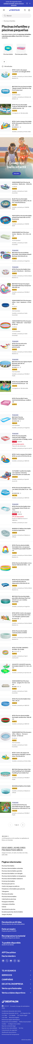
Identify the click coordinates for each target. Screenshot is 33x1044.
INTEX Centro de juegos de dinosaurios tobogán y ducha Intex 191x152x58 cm (21, 754)
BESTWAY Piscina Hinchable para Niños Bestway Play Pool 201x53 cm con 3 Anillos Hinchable (21, 599)
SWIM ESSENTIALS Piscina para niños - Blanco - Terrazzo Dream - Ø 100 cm (22, 733)
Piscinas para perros (8, 883)
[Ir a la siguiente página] (23, 825)
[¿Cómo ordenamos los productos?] (3, 66)
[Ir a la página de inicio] (14, 10)
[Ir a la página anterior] (10, 825)
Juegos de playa (7, 914)
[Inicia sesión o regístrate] (25, 10)
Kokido (4, 906)
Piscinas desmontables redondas (12, 868)
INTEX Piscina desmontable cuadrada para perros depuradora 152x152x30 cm (20, 581)
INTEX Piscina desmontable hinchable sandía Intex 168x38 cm (21, 717)
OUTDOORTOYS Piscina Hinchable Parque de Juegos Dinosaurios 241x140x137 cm (21, 806)
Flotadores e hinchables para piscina (13, 889)
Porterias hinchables (8, 881)
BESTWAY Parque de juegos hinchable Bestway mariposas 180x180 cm (21, 285)
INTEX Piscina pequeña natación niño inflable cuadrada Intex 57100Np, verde (22, 437)
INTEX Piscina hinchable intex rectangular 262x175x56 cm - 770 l (21, 508)
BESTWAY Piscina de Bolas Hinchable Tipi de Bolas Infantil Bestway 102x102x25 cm (22, 254)
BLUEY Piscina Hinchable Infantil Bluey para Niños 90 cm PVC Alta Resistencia (22, 200)
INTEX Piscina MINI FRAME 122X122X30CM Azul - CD (20, 382)
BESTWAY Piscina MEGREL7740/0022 (18, 418)
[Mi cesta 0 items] (29, 10)
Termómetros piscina (8, 909)
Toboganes (5, 891)
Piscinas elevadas (7, 894)
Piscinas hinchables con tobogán (12, 873)
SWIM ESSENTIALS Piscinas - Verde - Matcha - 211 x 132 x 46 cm (21, 234)
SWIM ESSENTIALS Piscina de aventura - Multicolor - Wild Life (22, 183)
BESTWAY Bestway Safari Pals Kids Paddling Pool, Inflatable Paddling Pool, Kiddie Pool (21, 771)
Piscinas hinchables (8, 866)
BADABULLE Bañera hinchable (21, 786)
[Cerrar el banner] (29, 3)
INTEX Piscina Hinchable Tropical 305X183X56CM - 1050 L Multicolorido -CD (22, 106)
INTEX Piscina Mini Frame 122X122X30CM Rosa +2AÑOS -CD (22, 400)
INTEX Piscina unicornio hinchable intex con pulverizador (19, 345)
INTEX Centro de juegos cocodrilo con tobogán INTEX (21, 70)
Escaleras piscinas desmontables (12, 912)
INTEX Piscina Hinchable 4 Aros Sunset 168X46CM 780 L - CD (22, 564)
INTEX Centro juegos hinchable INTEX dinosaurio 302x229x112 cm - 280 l (22, 123)
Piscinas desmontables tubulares (12, 878)
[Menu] (4, 10)
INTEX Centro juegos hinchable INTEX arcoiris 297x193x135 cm (22, 455)
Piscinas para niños (21, 54)
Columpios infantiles (8, 904)
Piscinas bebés (8, 54)
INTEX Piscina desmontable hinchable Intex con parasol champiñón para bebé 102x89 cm (21, 547)
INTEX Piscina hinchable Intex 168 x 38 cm (21, 699)
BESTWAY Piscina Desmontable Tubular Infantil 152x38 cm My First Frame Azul (22, 88)
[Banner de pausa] (27, 3)
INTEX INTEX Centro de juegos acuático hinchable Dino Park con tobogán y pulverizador (21, 614)
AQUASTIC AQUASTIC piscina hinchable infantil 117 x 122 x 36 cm (22, 666)
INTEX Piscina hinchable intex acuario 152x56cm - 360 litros (21, 270)
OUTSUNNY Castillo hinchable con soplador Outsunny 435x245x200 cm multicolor (21, 472)
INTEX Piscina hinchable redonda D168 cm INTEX (19, 631)
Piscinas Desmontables (9, 896)
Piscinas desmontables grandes (12, 871)
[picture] (5, 74)
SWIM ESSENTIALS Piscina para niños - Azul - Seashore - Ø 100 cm (22, 302)
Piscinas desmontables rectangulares (14, 876)
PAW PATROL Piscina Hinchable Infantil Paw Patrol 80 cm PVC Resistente (22, 217)
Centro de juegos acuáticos (10, 886)
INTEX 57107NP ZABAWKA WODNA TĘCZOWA (20, 648)
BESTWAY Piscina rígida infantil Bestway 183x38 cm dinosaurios (22, 363)
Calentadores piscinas (9, 899)
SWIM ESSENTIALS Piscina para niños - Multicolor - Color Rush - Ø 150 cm (22, 322)
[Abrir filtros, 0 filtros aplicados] (4, 62)
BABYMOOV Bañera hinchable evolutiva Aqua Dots (21, 529)
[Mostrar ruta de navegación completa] (2, 21)
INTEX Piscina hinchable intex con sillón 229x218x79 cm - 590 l (22, 489)
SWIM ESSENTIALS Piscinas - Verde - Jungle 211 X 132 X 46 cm (21, 682)
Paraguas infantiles (8, 901)
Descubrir (16, 173)
